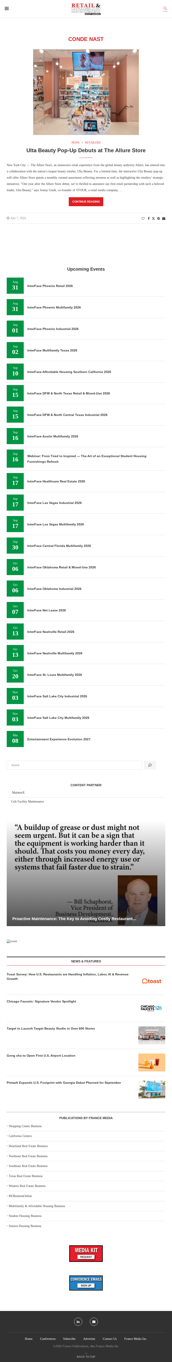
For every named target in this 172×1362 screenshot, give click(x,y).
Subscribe (69, 1339)
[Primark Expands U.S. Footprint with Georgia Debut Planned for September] (151, 1090)
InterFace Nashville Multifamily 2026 (54, 653)
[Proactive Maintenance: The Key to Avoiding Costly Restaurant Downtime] (86, 873)
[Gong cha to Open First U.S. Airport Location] (151, 1062)
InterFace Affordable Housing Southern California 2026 (69, 372)
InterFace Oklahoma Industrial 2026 (54, 589)
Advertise (89, 1339)
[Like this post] (143, 219)
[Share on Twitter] (153, 218)
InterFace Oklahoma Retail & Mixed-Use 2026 (61, 567)
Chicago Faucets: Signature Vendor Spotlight (41, 1001)
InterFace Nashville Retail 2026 (50, 632)
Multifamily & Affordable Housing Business (37, 1206)
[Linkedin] (78, 1322)
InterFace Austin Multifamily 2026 (52, 436)
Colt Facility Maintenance (27, 801)
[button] (11, 873)
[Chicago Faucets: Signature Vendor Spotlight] (151, 1008)
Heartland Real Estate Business (28, 1146)
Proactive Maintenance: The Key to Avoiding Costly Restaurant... (74, 919)
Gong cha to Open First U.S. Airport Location (41, 1055)
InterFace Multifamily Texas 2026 (52, 350)
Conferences (48, 1339)
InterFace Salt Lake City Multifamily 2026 (58, 718)
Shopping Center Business (25, 1126)
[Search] (165, 9)
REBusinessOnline (20, 1196)
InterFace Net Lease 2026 (46, 610)
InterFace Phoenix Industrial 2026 (53, 329)
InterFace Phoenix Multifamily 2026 (54, 307)
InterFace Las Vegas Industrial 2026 (54, 503)
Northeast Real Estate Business (28, 1156)
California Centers (20, 1136)
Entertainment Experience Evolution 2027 (58, 739)
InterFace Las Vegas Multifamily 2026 (55, 524)
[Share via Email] (163, 219)
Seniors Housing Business (25, 1226)
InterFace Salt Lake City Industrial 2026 (57, 696)
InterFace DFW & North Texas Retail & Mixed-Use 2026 (68, 393)
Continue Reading (86, 201)
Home (28, 1339)
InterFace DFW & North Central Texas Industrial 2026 (67, 415)
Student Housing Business (25, 1216)
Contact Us (110, 1339)
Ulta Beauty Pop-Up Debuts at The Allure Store (86, 150)
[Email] (94, 1322)
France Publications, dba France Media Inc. (90, 1346)
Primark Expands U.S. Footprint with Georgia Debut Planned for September (64, 1082)
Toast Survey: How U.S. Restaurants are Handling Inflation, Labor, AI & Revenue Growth (68, 976)
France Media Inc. (135, 1339)
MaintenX (18, 792)
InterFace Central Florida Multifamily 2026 (59, 546)
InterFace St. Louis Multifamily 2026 (54, 675)
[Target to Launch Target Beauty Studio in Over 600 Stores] (151, 1035)
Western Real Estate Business (27, 1186)
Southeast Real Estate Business (28, 1166)
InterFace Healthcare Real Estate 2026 (56, 481)
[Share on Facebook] (149, 219)
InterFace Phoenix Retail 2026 (50, 286)
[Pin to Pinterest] (158, 219)
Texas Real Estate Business (26, 1176)
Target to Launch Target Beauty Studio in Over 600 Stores (51, 1028)
